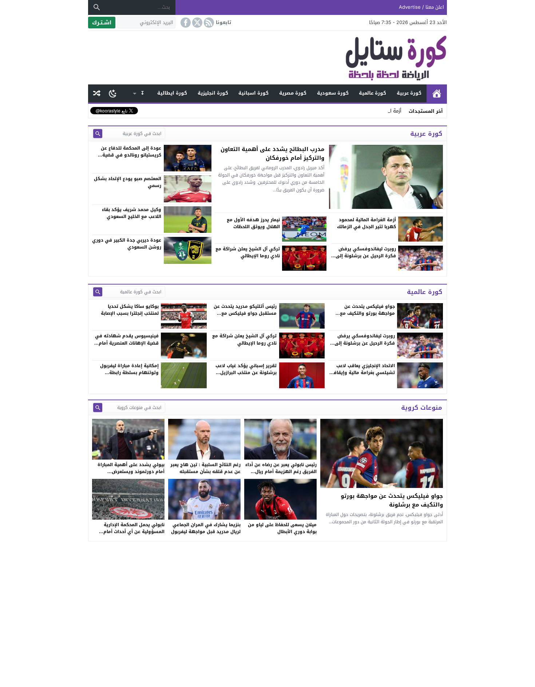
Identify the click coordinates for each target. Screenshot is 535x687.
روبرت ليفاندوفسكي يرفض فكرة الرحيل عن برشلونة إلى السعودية (364, 343)
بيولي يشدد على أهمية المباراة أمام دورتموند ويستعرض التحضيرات (131, 472)
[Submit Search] (97, 133)
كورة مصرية (292, 93)
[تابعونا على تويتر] (196, 22)
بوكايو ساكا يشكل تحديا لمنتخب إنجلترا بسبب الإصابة (130, 309)
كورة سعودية (333, 93)
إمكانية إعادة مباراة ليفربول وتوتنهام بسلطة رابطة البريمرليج (129, 373)
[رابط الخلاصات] (208, 22)
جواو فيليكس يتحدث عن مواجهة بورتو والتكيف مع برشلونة (367, 313)
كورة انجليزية (213, 93)
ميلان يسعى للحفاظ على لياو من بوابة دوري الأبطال (282, 528)
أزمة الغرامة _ (387, 110)
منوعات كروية (421, 407)
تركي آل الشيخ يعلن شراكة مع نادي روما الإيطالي (244, 339)
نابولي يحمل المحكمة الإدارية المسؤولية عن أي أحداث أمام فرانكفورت (134, 532)
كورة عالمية (372, 93)
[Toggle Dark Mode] (113, 93)
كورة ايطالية (172, 93)
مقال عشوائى (97, 93)
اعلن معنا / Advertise (421, 7)
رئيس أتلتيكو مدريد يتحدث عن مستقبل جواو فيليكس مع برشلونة (245, 313)
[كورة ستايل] (267, 58)
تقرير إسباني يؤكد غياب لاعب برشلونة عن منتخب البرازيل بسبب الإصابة (246, 373)
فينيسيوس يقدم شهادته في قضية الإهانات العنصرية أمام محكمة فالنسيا (127, 343)
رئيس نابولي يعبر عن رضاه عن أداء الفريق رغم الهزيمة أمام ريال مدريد (281, 472)
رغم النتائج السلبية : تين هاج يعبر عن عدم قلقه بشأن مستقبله (205, 468)
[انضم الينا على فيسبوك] (185, 22)
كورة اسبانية (253, 93)
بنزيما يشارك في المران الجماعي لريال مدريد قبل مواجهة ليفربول (206, 528)
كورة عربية (409, 93)
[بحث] (97, 7)
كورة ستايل (437, 93)
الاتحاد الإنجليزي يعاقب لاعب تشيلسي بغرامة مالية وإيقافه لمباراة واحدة (363, 373)
